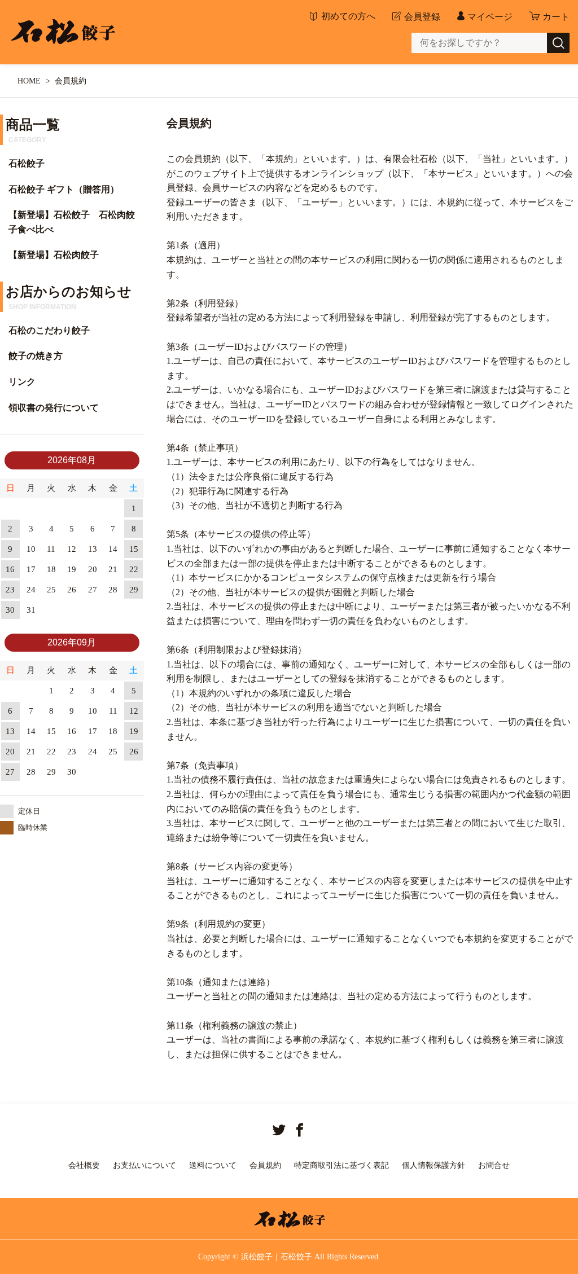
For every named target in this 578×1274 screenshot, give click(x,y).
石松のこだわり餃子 (49, 330)
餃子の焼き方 (35, 356)
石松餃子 (26, 163)
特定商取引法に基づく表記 (341, 1165)
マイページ (490, 16)
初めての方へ (348, 16)
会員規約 (265, 1165)
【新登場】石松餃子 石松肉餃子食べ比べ (71, 222)
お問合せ (494, 1165)
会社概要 (84, 1165)
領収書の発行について (53, 407)
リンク (22, 381)
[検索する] (558, 43)
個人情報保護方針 (433, 1165)
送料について (213, 1165)
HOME (29, 81)
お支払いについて (144, 1165)
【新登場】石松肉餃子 (53, 255)
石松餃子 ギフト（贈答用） (63, 189)
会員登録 (422, 16)
